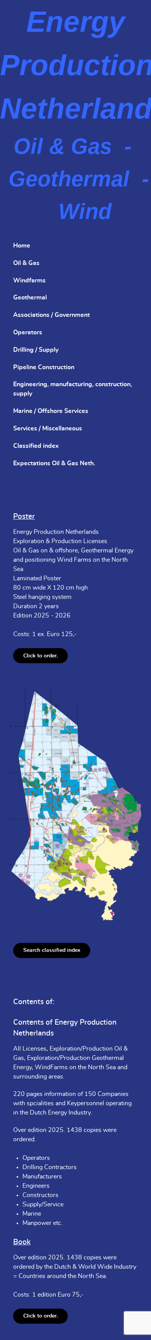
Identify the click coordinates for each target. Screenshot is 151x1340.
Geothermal (30, 297)
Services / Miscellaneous (47, 428)
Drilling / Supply (35, 350)
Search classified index (51, 950)
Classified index (36, 446)
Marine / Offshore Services (50, 411)
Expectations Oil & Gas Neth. (54, 463)
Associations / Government (51, 315)
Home (21, 246)
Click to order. (40, 656)
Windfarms (29, 280)
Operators (27, 332)
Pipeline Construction (43, 367)
